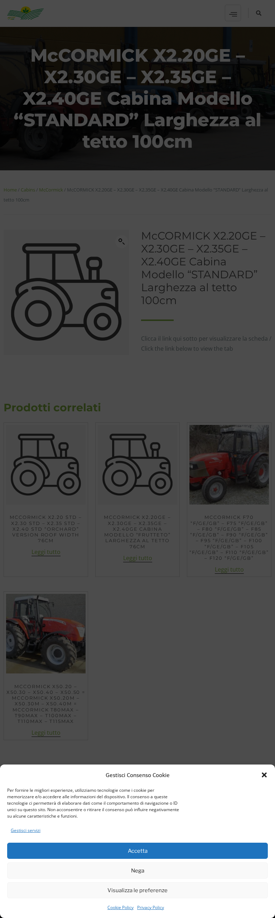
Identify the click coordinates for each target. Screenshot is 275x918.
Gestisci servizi (25, 830)
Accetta (138, 851)
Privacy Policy (150, 907)
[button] (264, 775)
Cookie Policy (120, 907)
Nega (137, 870)
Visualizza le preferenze (137, 890)
